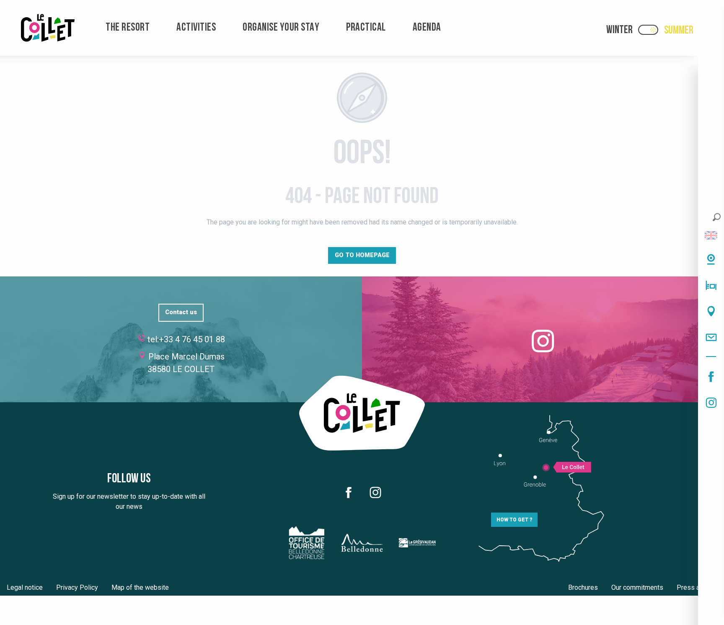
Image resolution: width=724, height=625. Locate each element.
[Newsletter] (711, 337)
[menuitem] (47, 28)
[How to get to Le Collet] (711, 311)
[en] (711, 235)
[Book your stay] (711, 285)
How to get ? (514, 520)
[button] (716, 217)
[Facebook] (711, 377)
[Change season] (651, 30)
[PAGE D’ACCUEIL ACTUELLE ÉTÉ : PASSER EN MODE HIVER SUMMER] (648, 30)
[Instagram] (711, 403)
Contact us (181, 312)
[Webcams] (711, 259)
